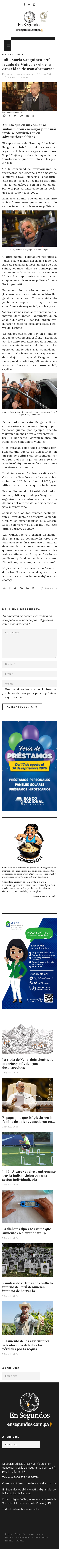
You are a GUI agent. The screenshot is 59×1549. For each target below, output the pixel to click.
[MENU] (7, 45)
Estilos (45, 1537)
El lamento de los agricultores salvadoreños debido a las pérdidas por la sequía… (25, 1345)
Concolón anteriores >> (45, 896)
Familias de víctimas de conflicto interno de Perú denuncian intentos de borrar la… (27, 1287)
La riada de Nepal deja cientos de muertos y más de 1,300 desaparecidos (27, 1063)
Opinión (36, 1537)
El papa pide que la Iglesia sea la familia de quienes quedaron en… (28, 1119)
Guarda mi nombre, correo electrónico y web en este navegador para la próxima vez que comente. (29, 693)
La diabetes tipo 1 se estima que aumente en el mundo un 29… (26, 1231)
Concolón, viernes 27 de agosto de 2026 (24, 881)
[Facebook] (24, 4)
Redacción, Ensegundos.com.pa (17, 74)
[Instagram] (34, 4)
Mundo (19, 55)
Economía (20, 1534)
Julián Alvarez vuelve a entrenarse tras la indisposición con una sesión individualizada (29, 1175)
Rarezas (9, 1540)
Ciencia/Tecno (23, 1537)
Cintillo (7, 55)
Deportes (9, 1537)
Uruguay (24, 77)
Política (8, 1534)
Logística (19, 1540)
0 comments (50, 588)
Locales (30, 1534)
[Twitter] (29, 4)
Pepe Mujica (10, 77)
